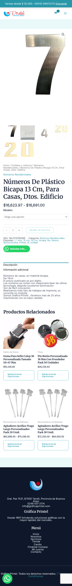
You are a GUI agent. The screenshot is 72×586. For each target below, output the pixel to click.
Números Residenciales (17, 174)
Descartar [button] (61, 3)
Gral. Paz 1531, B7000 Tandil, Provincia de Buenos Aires (36, 500)
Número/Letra (10, 242)
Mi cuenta (38, 549)
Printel (22, 242)
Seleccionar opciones (15, 375)
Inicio (6, 165)
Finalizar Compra (38, 547)
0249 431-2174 (36, 503)
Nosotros (36, 536)
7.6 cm (34, 240)
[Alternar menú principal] (65, 13)
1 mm (19, 240)
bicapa (42, 240)
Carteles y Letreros (21, 165)
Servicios (36, 539)
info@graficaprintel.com (36, 506)
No (48, 240)
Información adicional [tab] (15, 269)
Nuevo (55, 240)
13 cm (26, 240)
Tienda (36, 541)
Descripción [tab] (10, 264)
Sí (28, 242)
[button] (63, 34)
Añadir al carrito (39, 230)
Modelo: (8, 210)
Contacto (36, 551)
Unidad (34, 242)
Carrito (38, 544)
